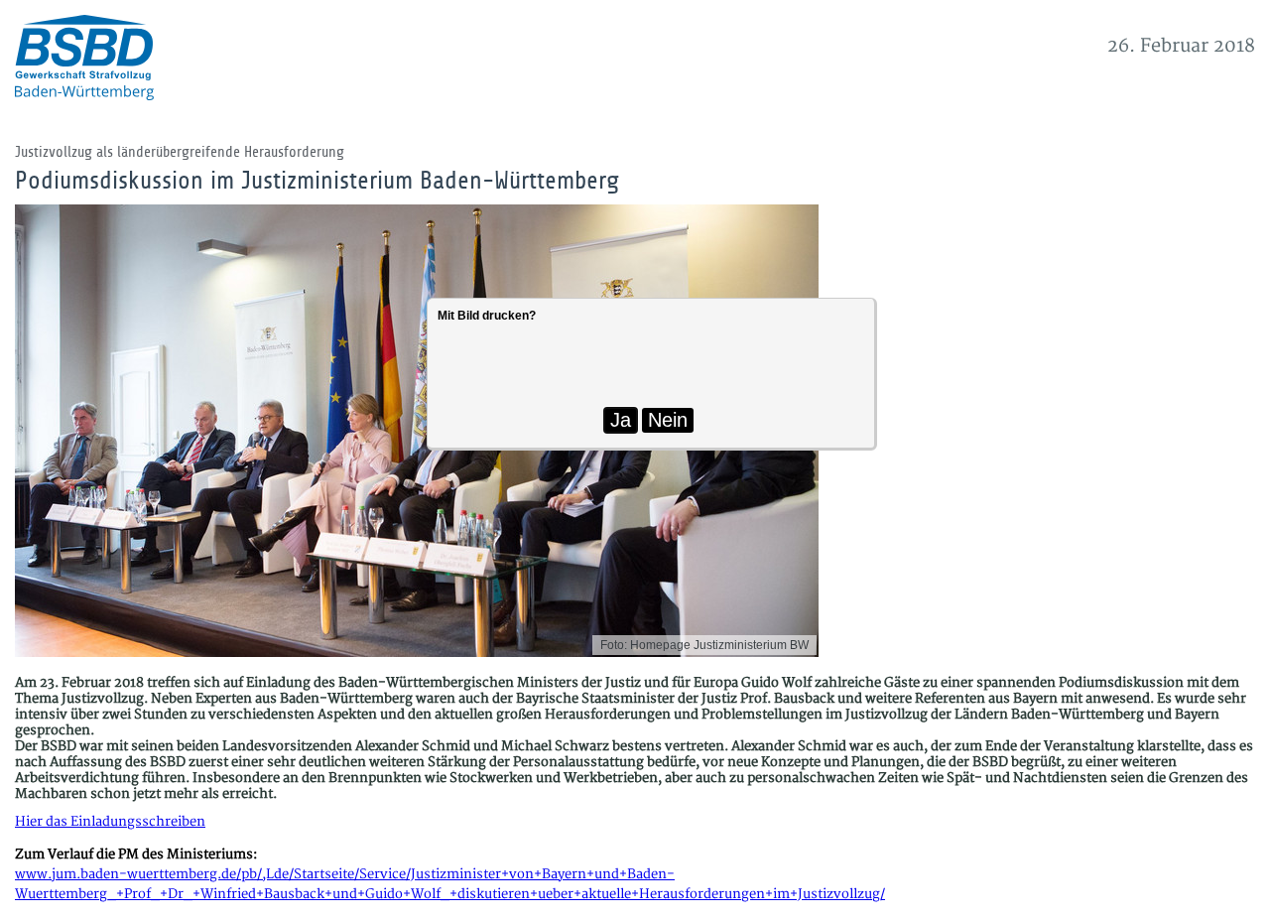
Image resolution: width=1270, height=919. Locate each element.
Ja (620, 420)
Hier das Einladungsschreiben (110, 822)
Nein (668, 420)
